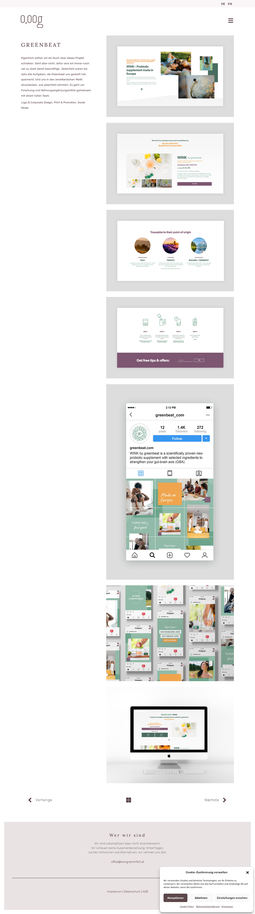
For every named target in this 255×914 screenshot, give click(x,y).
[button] (247, 872)
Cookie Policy (187, 906)
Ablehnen (201, 898)
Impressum (227, 906)
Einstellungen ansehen (232, 898)
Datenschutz (132, 891)
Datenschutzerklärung (208, 906)
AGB (145, 891)
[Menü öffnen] (231, 20)
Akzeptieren (175, 898)
